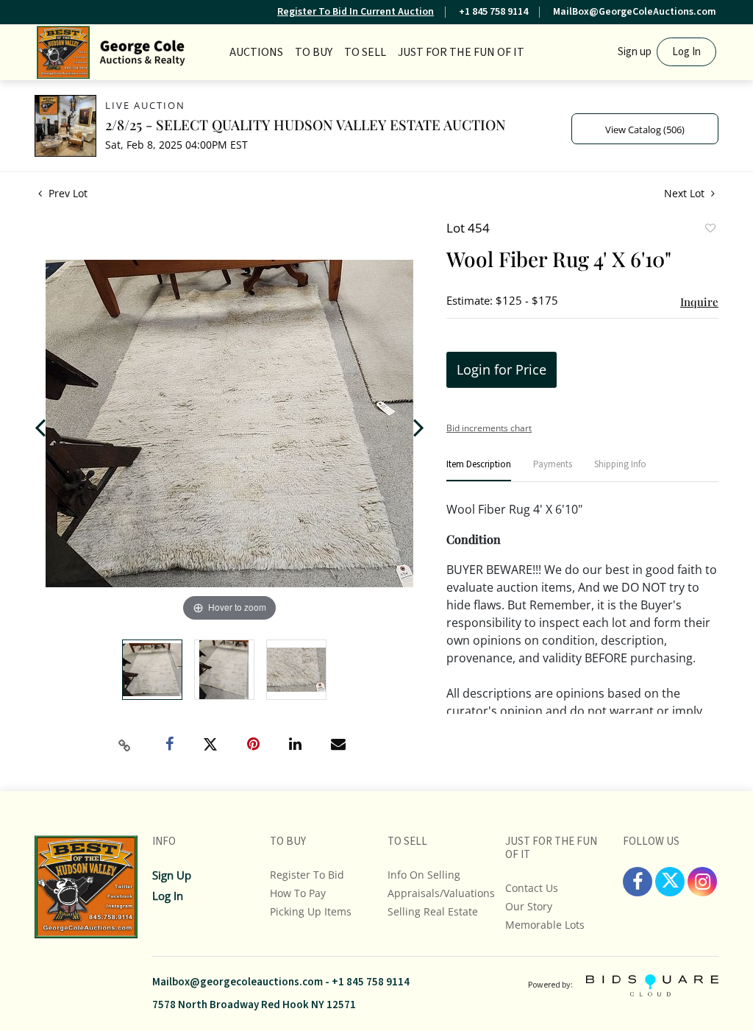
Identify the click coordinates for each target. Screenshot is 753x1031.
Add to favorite (709, 229)
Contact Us (531, 888)
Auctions (256, 52)
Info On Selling (424, 875)
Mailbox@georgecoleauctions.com (237, 982)
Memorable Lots (545, 925)
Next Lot (685, 193)
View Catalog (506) (645, 129)
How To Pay (298, 893)
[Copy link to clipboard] (125, 745)
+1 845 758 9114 (493, 11)
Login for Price (501, 369)
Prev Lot (67, 193)
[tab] (478, 470)
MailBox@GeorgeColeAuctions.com (634, 11)
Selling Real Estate (433, 911)
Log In (686, 52)
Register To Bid (307, 875)
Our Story (528, 906)
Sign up (635, 52)
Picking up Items (310, 911)
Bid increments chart (489, 428)
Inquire (699, 301)
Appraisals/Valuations (441, 893)
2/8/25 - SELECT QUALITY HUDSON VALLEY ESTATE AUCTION (305, 124)
